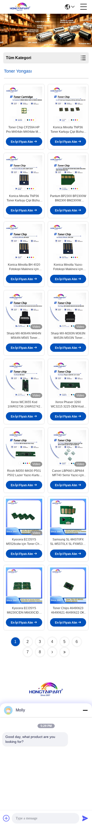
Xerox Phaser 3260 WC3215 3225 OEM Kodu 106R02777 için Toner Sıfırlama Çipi (68, 404)
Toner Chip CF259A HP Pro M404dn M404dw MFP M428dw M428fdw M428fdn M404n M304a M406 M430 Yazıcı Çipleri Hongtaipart (24, 130)
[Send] (85, 818)
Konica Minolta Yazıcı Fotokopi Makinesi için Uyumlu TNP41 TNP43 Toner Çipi (68, 267)
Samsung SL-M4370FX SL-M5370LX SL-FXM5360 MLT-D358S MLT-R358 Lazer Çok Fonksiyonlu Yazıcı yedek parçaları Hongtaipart (68, 542)
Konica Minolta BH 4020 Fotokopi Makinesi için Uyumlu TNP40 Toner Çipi (24, 267)
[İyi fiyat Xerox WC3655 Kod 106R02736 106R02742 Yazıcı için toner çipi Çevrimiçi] (24, 379)
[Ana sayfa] (46, 695)
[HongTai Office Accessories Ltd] (20, 6)
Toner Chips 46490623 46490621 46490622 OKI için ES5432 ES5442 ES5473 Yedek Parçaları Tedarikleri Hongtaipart (68, 610)
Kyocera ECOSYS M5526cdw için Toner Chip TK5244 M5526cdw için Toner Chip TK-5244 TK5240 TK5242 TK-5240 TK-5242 (24, 542)
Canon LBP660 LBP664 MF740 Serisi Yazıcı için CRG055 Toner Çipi (68, 473)
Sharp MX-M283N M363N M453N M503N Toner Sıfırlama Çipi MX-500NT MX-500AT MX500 (68, 336)
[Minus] (85, 710)
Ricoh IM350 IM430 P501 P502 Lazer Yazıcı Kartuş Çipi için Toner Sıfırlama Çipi (24, 473)
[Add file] (6, 818)
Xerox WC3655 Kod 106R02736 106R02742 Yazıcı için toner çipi (24, 404)
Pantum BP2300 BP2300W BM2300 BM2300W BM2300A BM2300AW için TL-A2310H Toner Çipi (68, 198)
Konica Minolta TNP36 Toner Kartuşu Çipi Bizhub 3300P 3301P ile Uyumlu (68, 130)
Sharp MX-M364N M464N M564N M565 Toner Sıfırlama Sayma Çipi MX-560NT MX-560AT (24, 336)
